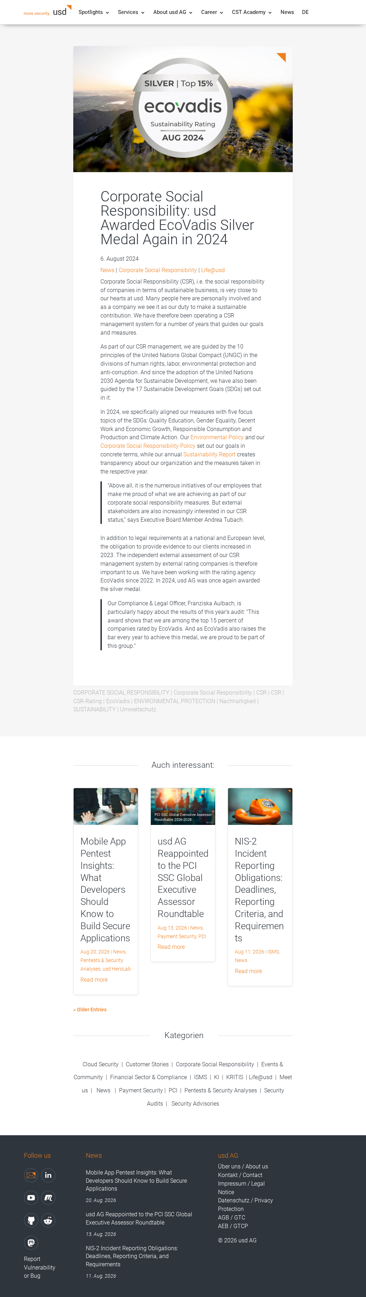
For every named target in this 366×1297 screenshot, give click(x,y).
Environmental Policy (217, 437)
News (287, 12)
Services (128, 12)
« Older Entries (90, 1009)
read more (94, 979)
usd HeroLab (117, 969)
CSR (261, 692)
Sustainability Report (209, 454)
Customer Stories (147, 1064)
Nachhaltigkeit (237, 701)
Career (209, 12)
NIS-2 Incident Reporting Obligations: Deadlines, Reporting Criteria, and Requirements (259, 889)
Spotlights (91, 12)
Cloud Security (101, 1064)
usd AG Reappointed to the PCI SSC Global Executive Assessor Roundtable (183, 877)
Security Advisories (195, 1103)
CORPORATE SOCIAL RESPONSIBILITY (121, 692)
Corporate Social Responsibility (158, 270)
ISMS (273, 952)
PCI (202, 936)
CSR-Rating (87, 701)
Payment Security (177, 936)
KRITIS (234, 1077)
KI (216, 1077)
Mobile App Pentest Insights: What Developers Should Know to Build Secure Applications (105, 889)
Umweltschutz (138, 709)
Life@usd (213, 270)
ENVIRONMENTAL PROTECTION (174, 701)
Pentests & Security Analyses (220, 1090)
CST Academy (249, 12)
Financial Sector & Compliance (148, 1077)
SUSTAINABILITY (94, 709)
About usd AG (169, 12)
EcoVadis (118, 701)
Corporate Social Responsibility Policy (148, 445)
